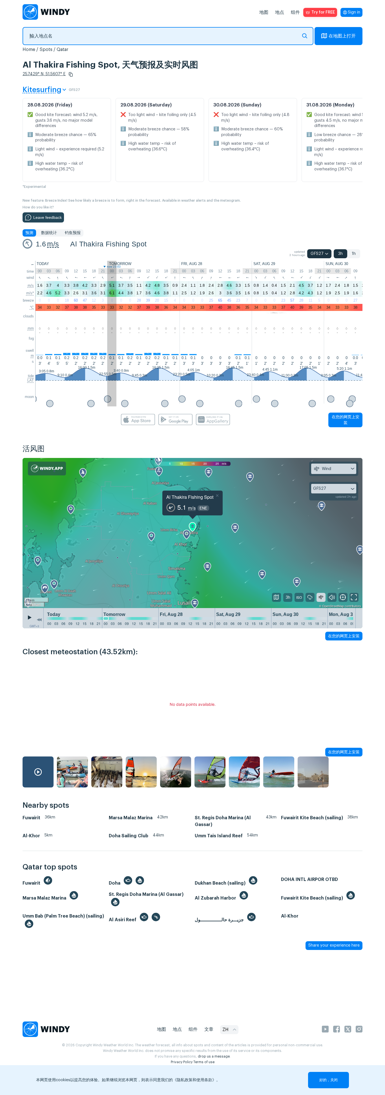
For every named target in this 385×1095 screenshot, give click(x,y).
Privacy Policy (182, 1062)
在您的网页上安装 (345, 420)
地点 (279, 12)
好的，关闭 (328, 1080)
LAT (30, 380)
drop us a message (214, 1056)
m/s (53, 244)
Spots (45, 49)
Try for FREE (323, 12)
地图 (263, 12)
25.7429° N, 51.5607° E (44, 74)
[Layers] (276, 597)
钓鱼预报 (73, 233)
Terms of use (203, 1062)
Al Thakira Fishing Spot (108, 244)
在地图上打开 (342, 36)
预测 (29, 233)
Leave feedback (47, 217)
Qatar (62, 49)
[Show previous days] (39, 619)
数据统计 (49, 233)
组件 (295, 12)
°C (32, 307)
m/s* (30, 293)
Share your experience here (334, 945)
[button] (71, 74)
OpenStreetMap (333, 606)
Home (29, 49)
